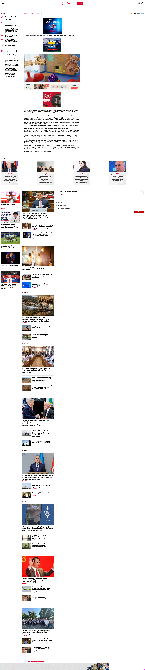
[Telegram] (143, 13)
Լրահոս (4, 13)
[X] (135, 13)
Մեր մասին (36, 661)
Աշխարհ (38, 13)
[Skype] (141, 13)
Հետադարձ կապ (31, 661)
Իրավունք (26, 501)
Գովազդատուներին (41, 661)
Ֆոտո (25, 605)
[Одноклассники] (131, 13)
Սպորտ (4, 188)
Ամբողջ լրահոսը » (10, 76)
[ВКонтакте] (133, 13)
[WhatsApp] (139, 13)
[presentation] (141, 158)
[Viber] (138, 13)
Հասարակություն (27, 242)
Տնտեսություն (27, 292)
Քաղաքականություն (28, 188)
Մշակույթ (26, 343)
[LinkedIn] (136, 13)
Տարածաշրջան (26, 450)
